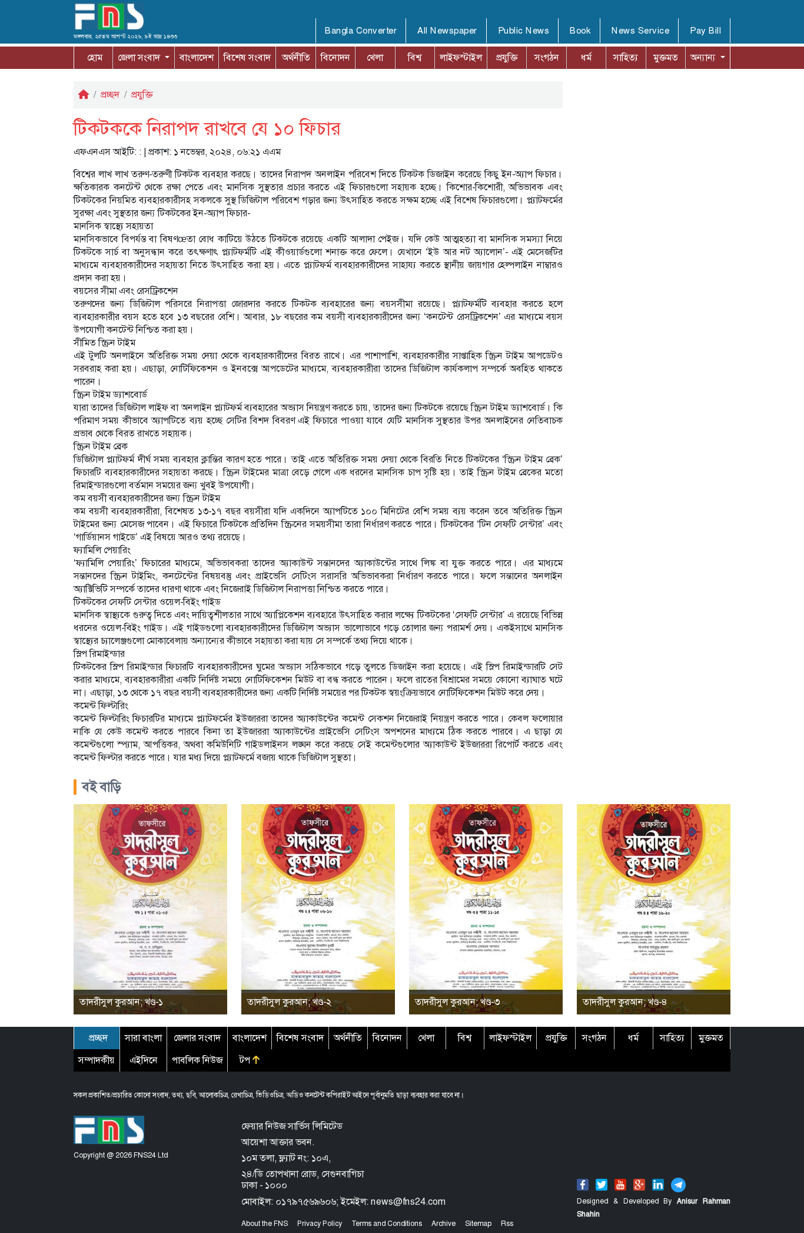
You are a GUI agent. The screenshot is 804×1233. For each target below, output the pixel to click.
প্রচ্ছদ (110, 94)
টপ (246, 1060)
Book (580, 31)
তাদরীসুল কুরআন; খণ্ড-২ (289, 1002)
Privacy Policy (319, 1223)
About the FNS (264, 1223)
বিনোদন (335, 57)
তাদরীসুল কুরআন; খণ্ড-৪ (625, 1002)
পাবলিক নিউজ (197, 1060)
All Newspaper (447, 31)
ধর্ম (586, 57)
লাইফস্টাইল (461, 57)
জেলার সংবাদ (197, 1038)
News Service (640, 31)
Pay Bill (705, 31)
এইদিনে (143, 1060)
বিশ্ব (414, 57)
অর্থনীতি (296, 57)
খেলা (375, 57)
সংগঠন (546, 57)
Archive (443, 1223)
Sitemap (478, 1223)
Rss (507, 1223)
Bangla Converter (361, 31)
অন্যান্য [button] (692, 57)
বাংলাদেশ (197, 57)
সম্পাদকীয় (96, 1060)
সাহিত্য (625, 57)
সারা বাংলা (143, 1038)
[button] (143, 58)
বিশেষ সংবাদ (247, 57)
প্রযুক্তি (506, 57)
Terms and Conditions (386, 1223)
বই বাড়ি (101, 787)
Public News (524, 31)
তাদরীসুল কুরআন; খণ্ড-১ (121, 1002)
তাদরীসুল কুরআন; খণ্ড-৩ (457, 1002)
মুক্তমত (665, 57)
